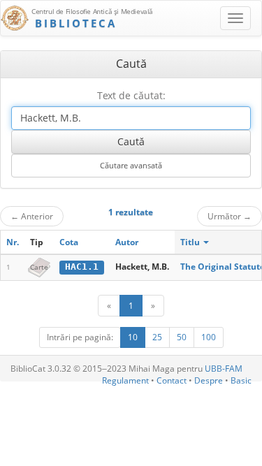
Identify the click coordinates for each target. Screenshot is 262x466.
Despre (208, 380)
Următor (230, 215)
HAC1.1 (82, 266)
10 (133, 337)
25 (157, 337)
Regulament (125, 380)
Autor (126, 242)
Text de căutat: (131, 95)
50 (182, 337)
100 (208, 337)
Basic (241, 380)
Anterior (31, 215)
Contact (172, 380)
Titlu (191, 242)
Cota (68, 242)
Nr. (12, 242)
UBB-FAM (223, 368)
